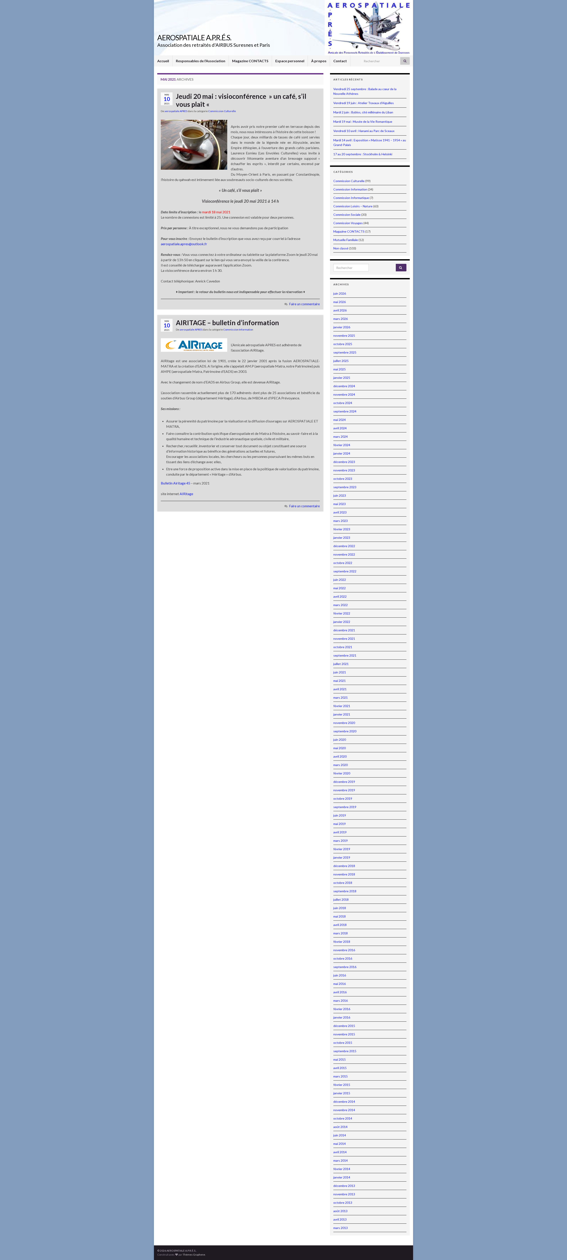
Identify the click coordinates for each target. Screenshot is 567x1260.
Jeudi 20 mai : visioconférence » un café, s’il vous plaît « (241, 100)
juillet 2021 (341, 664)
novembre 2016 (344, 950)
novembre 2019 (344, 790)
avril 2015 (340, 1068)
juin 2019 (339, 815)
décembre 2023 (344, 462)
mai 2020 (339, 748)
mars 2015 (340, 1076)
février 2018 (341, 941)
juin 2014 (339, 1135)
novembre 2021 (344, 638)
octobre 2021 (342, 647)
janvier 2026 (341, 327)
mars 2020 (340, 765)
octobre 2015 (342, 1042)
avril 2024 (340, 428)
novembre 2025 (344, 335)
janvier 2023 (341, 537)
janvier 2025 (341, 377)
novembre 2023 (344, 470)
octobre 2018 (342, 883)
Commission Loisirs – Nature (353, 206)
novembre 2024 (344, 394)
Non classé (340, 248)
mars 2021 (340, 697)
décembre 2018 (344, 866)
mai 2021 (339, 680)
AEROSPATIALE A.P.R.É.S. (194, 37)
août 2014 (340, 1127)
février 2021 (341, 706)
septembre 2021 (344, 655)
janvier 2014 (341, 1177)
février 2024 (341, 445)
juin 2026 (339, 293)
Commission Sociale (347, 214)
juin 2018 (339, 908)
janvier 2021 (341, 714)
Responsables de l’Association (200, 61)
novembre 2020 (344, 723)
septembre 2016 (344, 967)
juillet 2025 (341, 361)
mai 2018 (339, 916)
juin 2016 (339, 975)
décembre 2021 (344, 630)
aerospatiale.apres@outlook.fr (184, 244)
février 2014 (341, 1169)
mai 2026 (339, 302)
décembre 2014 (344, 1101)
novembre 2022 (344, 554)
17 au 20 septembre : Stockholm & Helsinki (362, 154)
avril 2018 (340, 925)
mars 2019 (340, 840)
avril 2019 (340, 832)
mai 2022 (339, 588)
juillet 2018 (341, 899)
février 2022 (341, 613)
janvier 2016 (341, 1017)
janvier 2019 (341, 857)
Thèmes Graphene (194, 1254)
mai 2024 (339, 420)
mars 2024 (340, 436)
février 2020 (341, 773)
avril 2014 (340, 1152)
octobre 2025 (342, 344)
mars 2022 (340, 605)
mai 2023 (339, 504)
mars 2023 (340, 521)
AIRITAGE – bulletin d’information (227, 323)
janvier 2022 (341, 622)
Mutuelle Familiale (345, 240)
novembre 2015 (344, 1034)
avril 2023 (340, 512)
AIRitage (186, 494)
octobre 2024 (342, 403)
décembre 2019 (344, 782)
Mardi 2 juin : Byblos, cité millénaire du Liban (363, 112)
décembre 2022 (344, 546)
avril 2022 (340, 596)
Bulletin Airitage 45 (175, 483)
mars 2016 (340, 1000)
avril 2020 (340, 756)
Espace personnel (289, 61)
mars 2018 (340, 933)
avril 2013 (340, 1219)
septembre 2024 (344, 411)
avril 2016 (340, 992)
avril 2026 (340, 310)
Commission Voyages (348, 223)
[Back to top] (557, 1250)
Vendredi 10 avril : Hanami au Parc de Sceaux (363, 131)
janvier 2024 (341, 453)
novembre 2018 (344, 874)
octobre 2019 (342, 798)
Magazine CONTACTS (250, 61)
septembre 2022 (344, 571)
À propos (318, 61)
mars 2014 (340, 1160)
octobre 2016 (342, 958)
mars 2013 (340, 1228)
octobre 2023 (342, 478)
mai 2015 (339, 1059)
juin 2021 (339, 672)
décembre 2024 (344, 386)
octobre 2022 (342, 563)
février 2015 (341, 1085)
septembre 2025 (344, 352)
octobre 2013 (342, 1202)
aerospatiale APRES (176, 111)
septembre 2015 (344, 1051)
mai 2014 (339, 1143)
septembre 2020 (344, 731)
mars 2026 (340, 319)
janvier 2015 (341, 1093)
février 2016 (341, 1009)
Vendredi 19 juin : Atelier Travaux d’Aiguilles (363, 103)
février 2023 (341, 529)
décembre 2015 (344, 1026)
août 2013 (340, 1211)
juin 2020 (339, 739)
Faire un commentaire (304, 304)
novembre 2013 (344, 1194)
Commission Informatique (351, 198)
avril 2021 (340, 689)
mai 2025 (339, 369)
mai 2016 (339, 984)
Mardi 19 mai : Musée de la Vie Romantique (362, 121)
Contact (340, 61)
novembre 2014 (344, 1110)
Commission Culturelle (222, 111)
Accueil (163, 61)
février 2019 (341, 849)
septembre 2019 (344, 807)
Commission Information (238, 329)
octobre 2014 (342, 1118)
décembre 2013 (344, 1186)
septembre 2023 (344, 487)
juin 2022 (339, 579)
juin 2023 (339, 495)
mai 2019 (339, 824)
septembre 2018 (344, 891)
